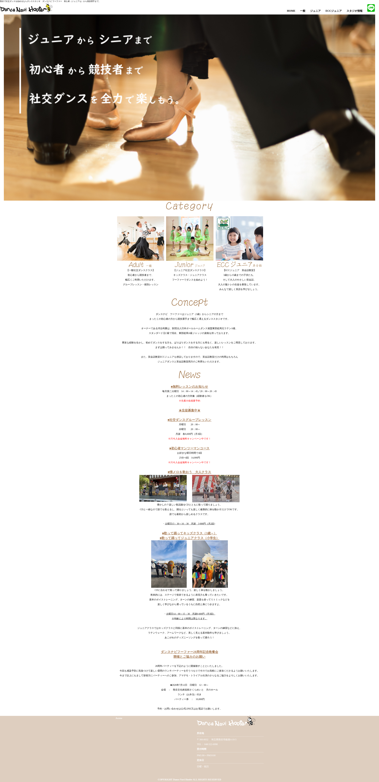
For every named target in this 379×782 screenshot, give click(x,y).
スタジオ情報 (355, 10)
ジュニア (315, 10)
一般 (302, 10)
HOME (291, 10)
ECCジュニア (334, 10)
